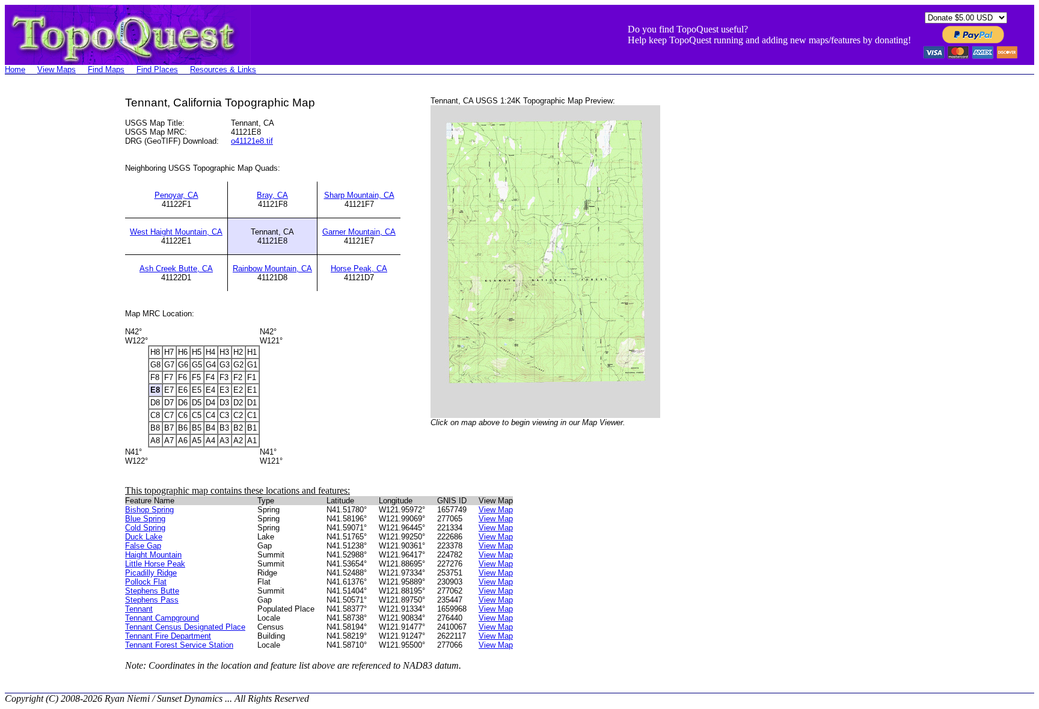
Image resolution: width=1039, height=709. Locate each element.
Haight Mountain (153, 554)
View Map (496, 509)
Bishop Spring (149, 509)
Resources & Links (223, 69)
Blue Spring (145, 518)
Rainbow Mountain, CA (272, 268)
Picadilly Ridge (151, 572)
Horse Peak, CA (359, 268)
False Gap (143, 545)
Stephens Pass (152, 599)
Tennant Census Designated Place (185, 626)
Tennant (139, 608)
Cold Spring (145, 527)
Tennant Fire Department (168, 635)
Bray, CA (272, 195)
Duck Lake (143, 536)
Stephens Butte (152, 590)
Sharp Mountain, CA (359, 195)
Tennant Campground (162, 617)
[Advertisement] (53, 276)
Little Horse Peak (155, 563)
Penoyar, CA (176, 195)
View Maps (56, 69)
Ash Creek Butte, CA (176, 268)
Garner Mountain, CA (359, 231)
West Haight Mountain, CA (176, 231)
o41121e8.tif (252, 141)
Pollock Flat (146, 581)
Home (15, 69)
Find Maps (106, 69)
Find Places (157, 69)
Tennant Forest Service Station (179, 644)
